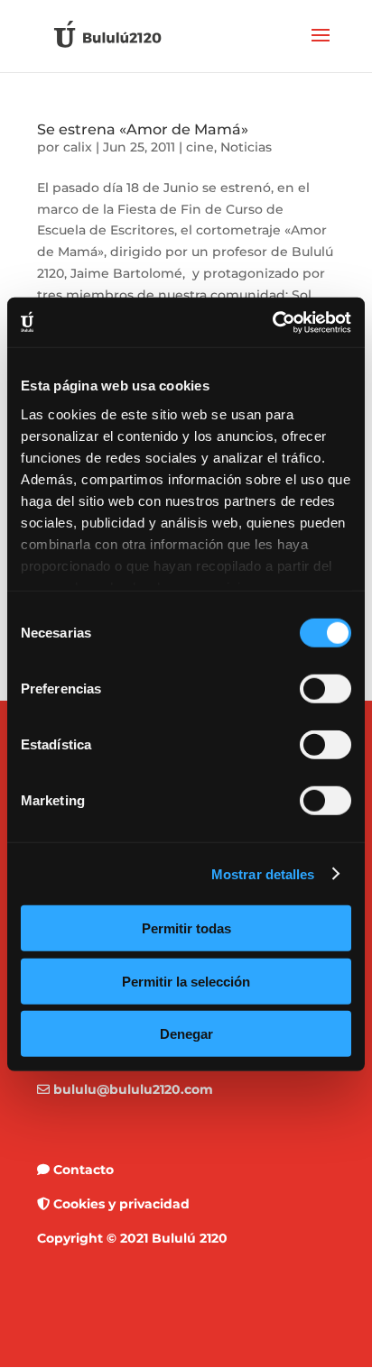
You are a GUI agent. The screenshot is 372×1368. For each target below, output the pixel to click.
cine (200, 147)
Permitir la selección (186, 980)
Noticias (246, 147)
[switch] (325, 689)
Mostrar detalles (263, 873)
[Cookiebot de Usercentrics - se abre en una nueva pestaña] (272, 322)
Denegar (186, 1034)
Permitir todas (186, 928)
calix (77, 147)
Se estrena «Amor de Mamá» (142, 129)
